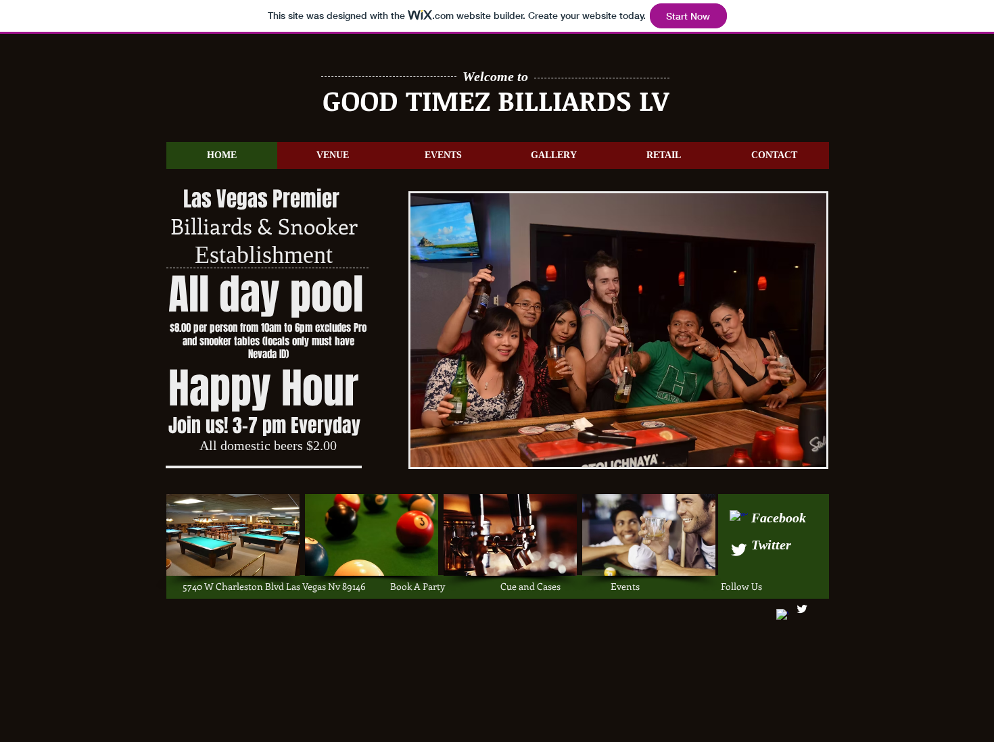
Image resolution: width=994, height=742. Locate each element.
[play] (798, 455)
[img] (233, 535)
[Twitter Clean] (739, 550)
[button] (618, 330)
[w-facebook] (739, 519)
